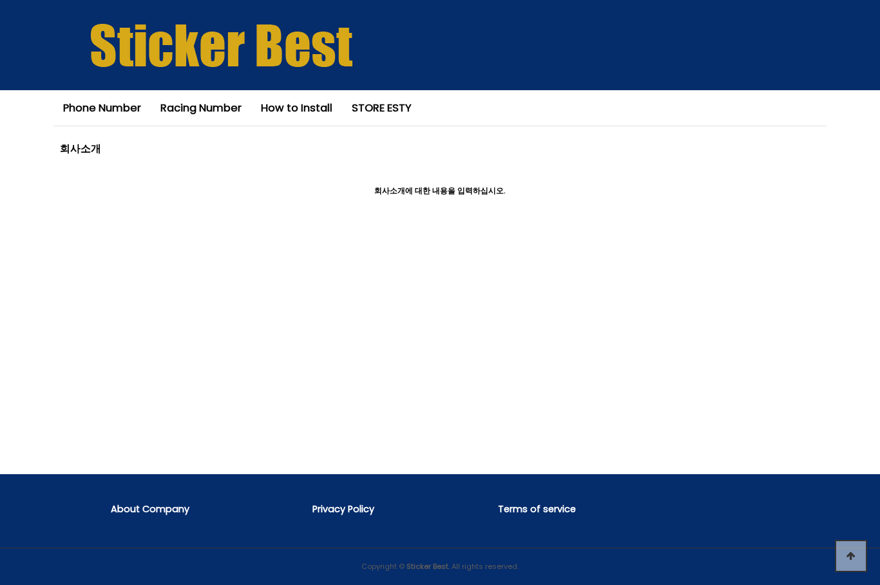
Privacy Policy (343, 509)
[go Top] (851, 556)
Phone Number (102, 108)
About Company (150, 509)
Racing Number (201, 108)
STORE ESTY (382, 108)
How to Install (296, 108)
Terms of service (537, 509)
